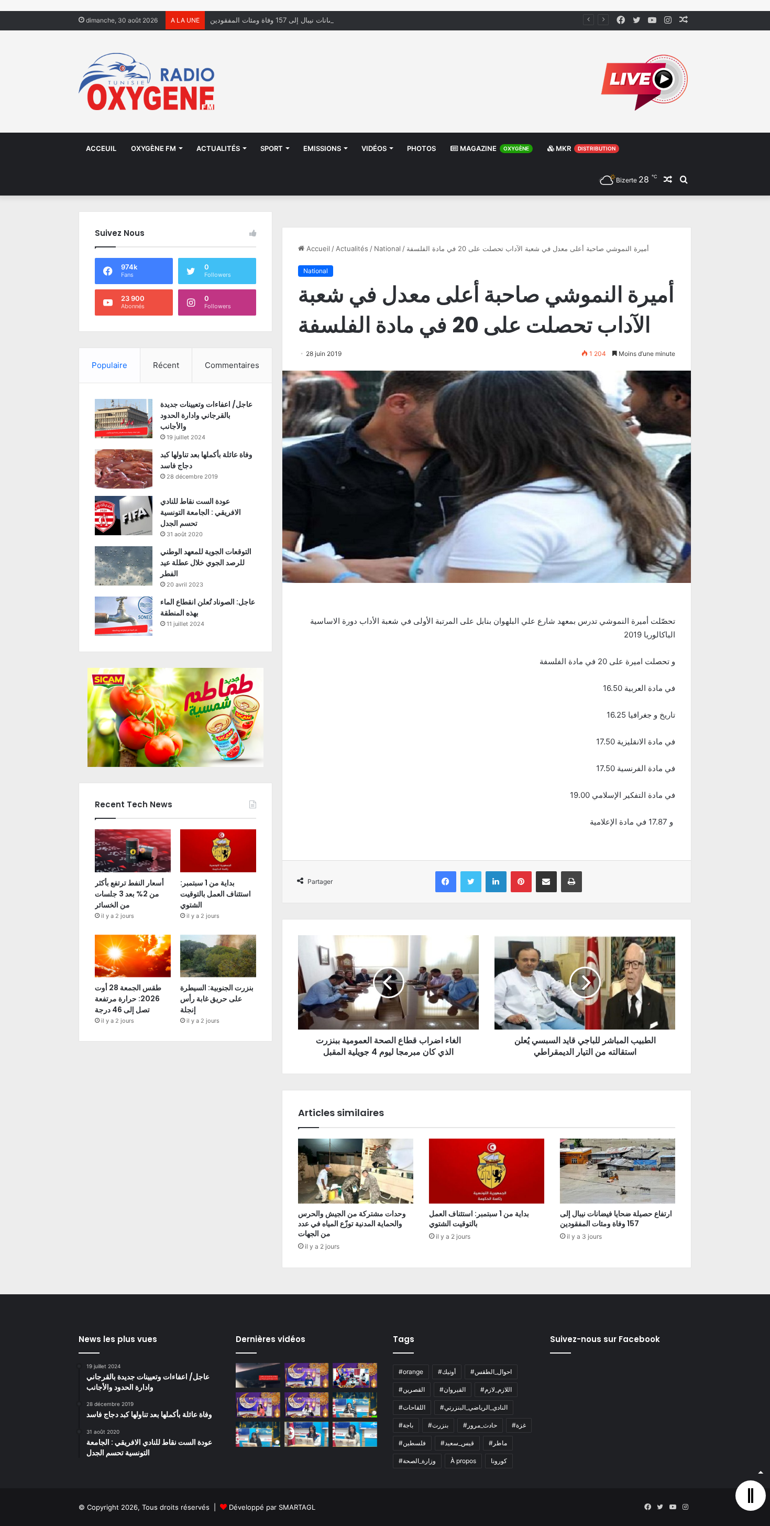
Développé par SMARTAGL (272, 1507)
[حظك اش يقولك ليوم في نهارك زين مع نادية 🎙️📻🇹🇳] (258, 1434)
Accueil (317, 248)
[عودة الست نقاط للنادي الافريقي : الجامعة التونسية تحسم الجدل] (123, 515)
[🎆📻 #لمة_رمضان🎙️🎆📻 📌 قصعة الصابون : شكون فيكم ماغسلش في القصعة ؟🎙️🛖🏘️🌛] (355, 1375)
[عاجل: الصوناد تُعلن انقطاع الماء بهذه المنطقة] (123, 616)
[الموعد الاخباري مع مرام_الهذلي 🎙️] (306, 1404)
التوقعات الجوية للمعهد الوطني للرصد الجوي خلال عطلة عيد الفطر (205, 562)
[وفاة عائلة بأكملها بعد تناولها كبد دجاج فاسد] (123, 469)
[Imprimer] (571, 881)
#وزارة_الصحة (417, 1461)
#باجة (406, 1425)
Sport (271, 148)
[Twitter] (470, 881)
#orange (411, 1372)
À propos (463, 1461)
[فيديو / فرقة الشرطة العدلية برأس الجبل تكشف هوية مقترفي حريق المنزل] (258, 1375)
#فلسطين (412, 1443)
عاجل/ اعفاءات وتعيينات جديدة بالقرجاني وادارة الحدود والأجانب (206, 415)
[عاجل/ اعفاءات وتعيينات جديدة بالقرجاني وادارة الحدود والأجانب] (123, 418)
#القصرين (412, 1389)
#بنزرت (438, 1425)
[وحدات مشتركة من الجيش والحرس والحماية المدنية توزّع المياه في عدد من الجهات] (355, 1171)
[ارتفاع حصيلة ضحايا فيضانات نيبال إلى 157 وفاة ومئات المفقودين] (617, 1171)
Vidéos (374, 148)
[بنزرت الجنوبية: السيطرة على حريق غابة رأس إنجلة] (218, 956)
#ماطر (498, 1443)
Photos (421, 148)
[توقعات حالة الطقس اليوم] (258, 1404)
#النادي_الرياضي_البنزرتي (474, 1407)
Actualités (218, 148)
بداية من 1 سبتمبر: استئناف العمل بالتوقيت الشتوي (479, 1218)
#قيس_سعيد (457, 1443)
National (387, 248)
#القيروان (452, 1389)
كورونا (499, 1461)
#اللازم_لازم (496, 1389)
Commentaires (232, 365)
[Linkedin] (496, 881)
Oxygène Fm (153, 148)
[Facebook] (445, 881)
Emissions (322, 148)
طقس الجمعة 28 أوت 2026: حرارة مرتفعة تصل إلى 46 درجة (128, 998)
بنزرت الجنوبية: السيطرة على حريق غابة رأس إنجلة (217, 998)
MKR (584, 148)
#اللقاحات (412, 1407)
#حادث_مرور (480, 1425)
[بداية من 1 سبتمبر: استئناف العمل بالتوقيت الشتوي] (486, 1171)
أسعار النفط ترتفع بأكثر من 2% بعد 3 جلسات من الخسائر (129, 894)
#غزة (519, 1425)
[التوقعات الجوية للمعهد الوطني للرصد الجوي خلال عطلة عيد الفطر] (123, 566)
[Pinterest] (521, 881)
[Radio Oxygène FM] (148, 81)
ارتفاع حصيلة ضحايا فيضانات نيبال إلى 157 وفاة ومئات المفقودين (303, 20)
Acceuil (101, 148)
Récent (166, 365)
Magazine (493, 148)
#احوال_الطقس (491, 1372)
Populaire (109, 365)
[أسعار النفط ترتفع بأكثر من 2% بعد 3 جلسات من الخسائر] (133, 850)
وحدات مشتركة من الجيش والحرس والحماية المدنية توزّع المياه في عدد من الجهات (352, 1223)
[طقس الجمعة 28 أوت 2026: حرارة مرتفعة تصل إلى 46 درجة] (133, 956)
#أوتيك (447, 1372)
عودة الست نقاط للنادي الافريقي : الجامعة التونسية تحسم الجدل (200, 512)
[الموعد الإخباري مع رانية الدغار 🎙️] (306, 1375)
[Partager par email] (546, 881)
